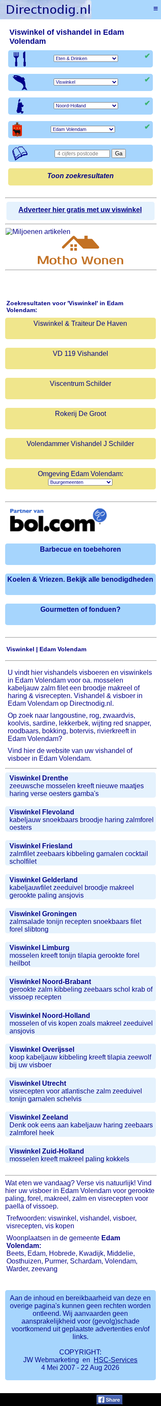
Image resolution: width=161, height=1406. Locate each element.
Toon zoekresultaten (80, 175)
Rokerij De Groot (80, 413)
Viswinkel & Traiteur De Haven (80, 323)
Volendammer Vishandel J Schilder (80, 443)
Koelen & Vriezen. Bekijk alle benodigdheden (80, 579)
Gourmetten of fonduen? (80, 609)
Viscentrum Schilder (80, 383)
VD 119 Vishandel (80, 353)
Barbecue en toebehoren (80, 549)
